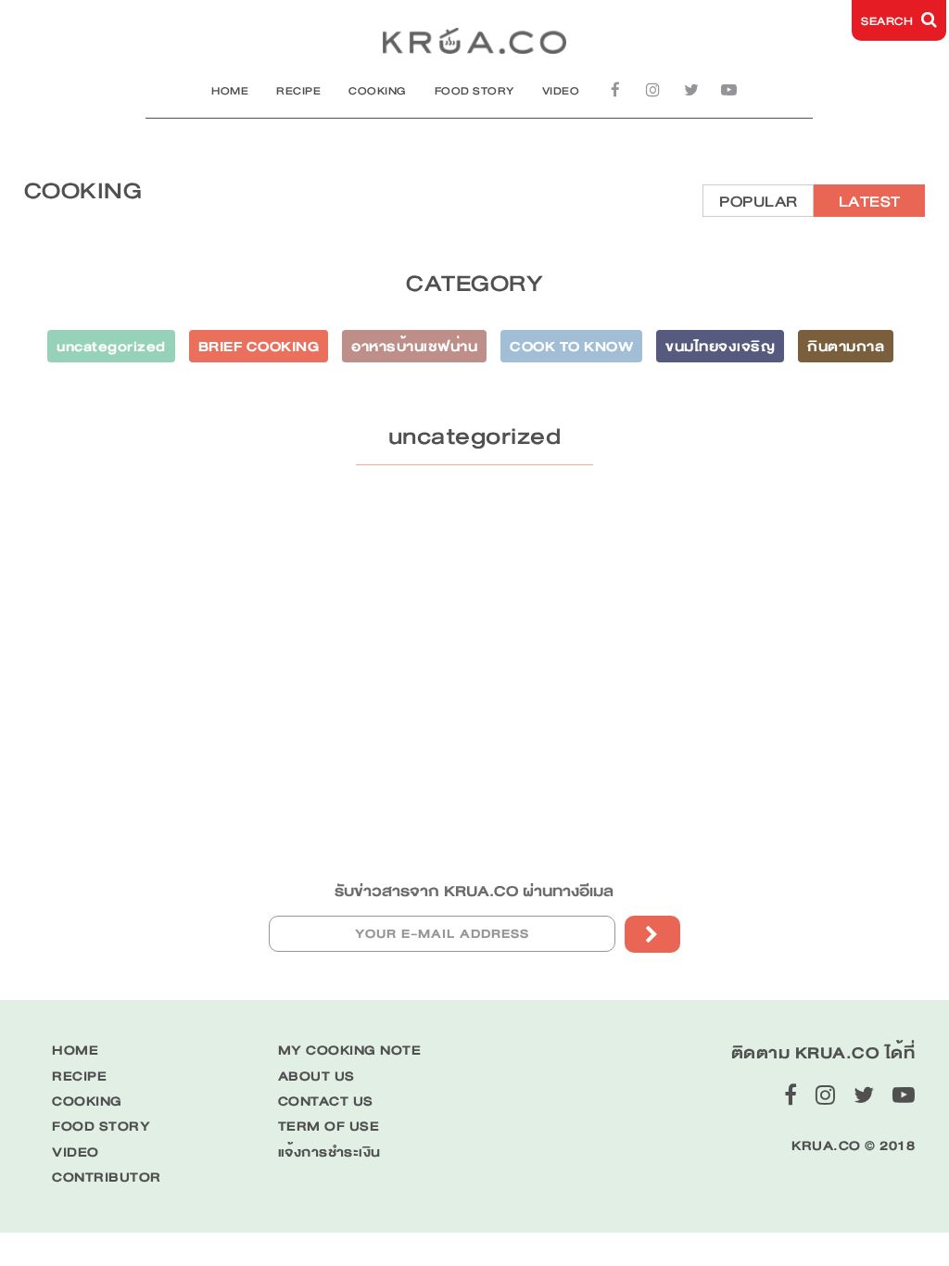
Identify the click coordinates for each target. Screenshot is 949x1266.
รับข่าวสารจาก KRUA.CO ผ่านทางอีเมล (474, 891)
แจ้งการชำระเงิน (329, 1152)
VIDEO (561, 91)
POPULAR (758, 201)
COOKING (377, 91)
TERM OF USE (329, 1126)
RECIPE (298, 91)
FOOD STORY (474, 91)
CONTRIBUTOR (106, 1177)
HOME (229, 91)
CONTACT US (325, 1101)
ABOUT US (316, 1076)
